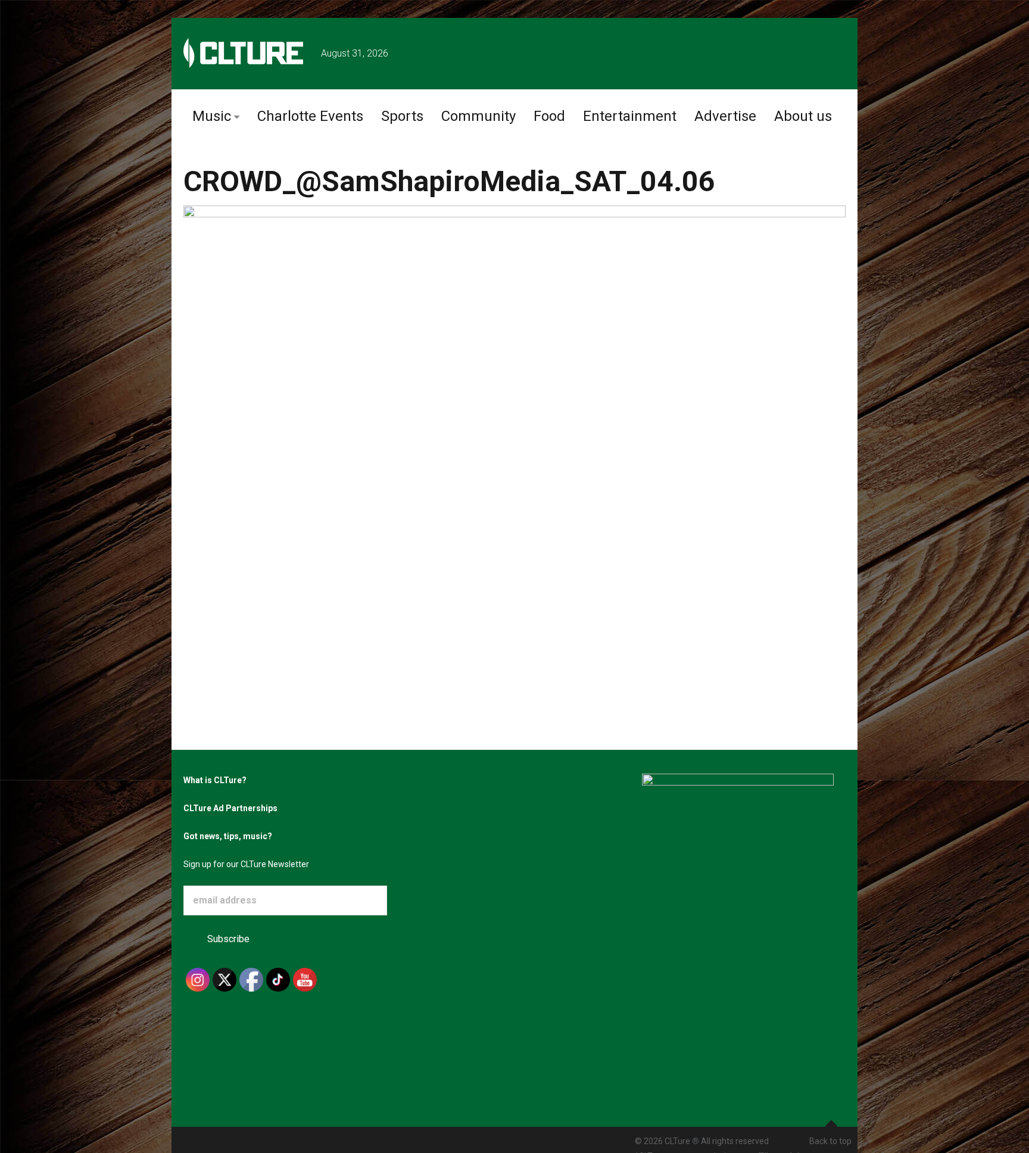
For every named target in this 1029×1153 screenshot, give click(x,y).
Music (211, 116)
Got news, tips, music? (227, 836)
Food (549, 116)
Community (478, 116)
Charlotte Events (310, 116)
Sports (402, 116)
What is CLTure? (215, 780)
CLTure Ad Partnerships (230, 808)
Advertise (725, 116)
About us (803, 116)
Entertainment (629, 116)
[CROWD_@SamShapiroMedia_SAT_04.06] (514, 417)
